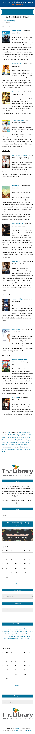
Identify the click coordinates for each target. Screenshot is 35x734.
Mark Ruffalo (26, 442)
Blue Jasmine (16, 329)
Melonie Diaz (6, 444)
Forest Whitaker (22, 437)
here (18, 503)
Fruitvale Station (17, 223)
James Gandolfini (12, 440)
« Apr (17, 584)
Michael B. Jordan (16, 444)
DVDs (10, 432)
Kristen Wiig (17, 442)
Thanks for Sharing (18, 120)
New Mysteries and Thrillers (17, 629)
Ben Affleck (17, 435)
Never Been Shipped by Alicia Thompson (17, 636)
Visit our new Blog (17, 4)
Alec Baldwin (22, 432)
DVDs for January (8, 21)
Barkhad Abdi (9, 435)
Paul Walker (21, 447)
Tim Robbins (19, 449)
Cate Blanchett (11, 437)
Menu (17, 12)
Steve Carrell (11, 449)
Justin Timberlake (7, 442)
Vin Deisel (5, 452)
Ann (12, 22)
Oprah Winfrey (12, 447)
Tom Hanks (27, 449)
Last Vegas (15, 397)
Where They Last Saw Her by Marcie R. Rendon (17, 631)
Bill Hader (25, 435)
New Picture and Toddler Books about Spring (17, 638)
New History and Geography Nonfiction (17, 634)
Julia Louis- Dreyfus (24, 440)
